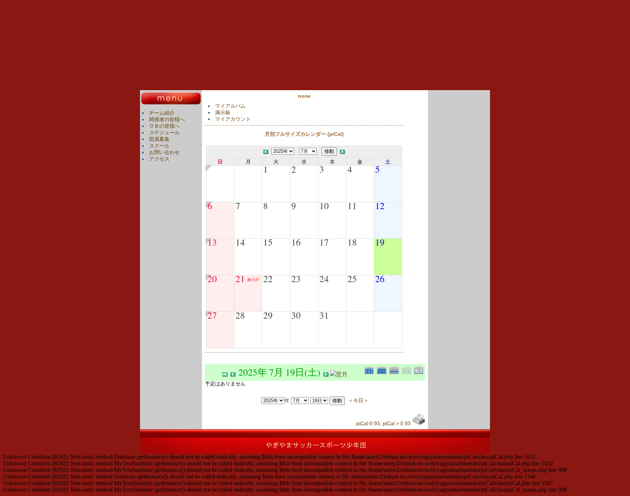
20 (212, 278)
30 (296, 315)
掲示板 (222, 112)
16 (296, 242)
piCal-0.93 (368, 423)
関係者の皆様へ (167, 119)
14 (240, 242)
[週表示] (395, 369)
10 (324, 205)
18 (352, 242)
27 (212, 315)
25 (352, 278)
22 (268, 278)
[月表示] (383, 369)
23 (296, 278)
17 (324, 242)
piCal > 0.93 (397, 423)
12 (380, 205)
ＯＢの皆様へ (164, 126)
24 (324, 278)
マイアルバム (230, 106)
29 (268, 315)
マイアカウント (233, 119)
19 (380, 242)
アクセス (159, 159)
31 (324, 315)
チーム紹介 (162, 113)
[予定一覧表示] (419, 369)
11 (352, 205)
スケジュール (164, 132)
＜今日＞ (358, 400)
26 (380, 278)
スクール (159, 146)
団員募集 (159, 139)
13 (212, 242)
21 (240, 278)
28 (240, 315)
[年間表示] (371, 369)
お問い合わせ (164, 152)
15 (268, 242)
